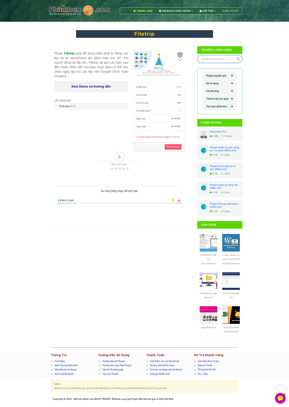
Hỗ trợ (208, 10)
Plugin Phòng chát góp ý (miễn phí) (224, 205)
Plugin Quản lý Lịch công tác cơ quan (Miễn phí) (224, 149)
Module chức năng (176, 10)
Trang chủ (144, 10)
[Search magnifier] (238, 59)
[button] (280, 398)
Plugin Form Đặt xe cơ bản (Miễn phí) (223, 168)
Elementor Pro (218, 131)
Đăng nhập (230, 10)
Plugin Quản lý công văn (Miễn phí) (224, 186)
